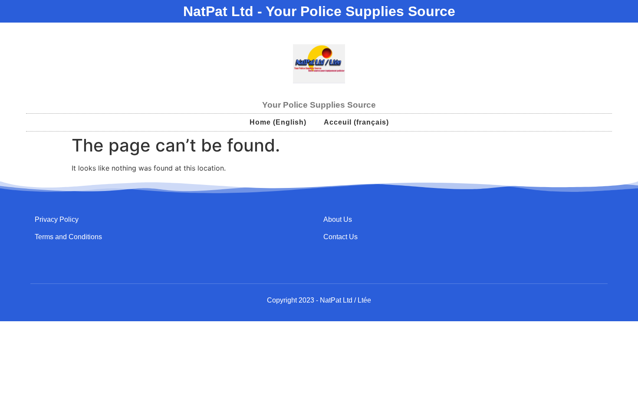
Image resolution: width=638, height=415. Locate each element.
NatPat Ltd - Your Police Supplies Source (319, 11)
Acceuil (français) (356, 122)
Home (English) (278, 122)
